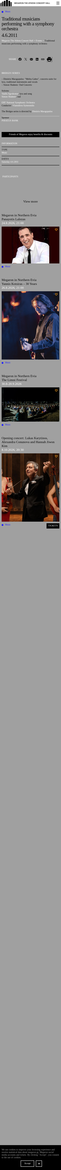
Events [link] (39, 40)
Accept (27, 1163)
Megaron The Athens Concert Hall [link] (18, 40)
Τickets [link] (53, 525)
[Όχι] (39, 1164)
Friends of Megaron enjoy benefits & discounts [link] (30, 134)
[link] (26, 3)
